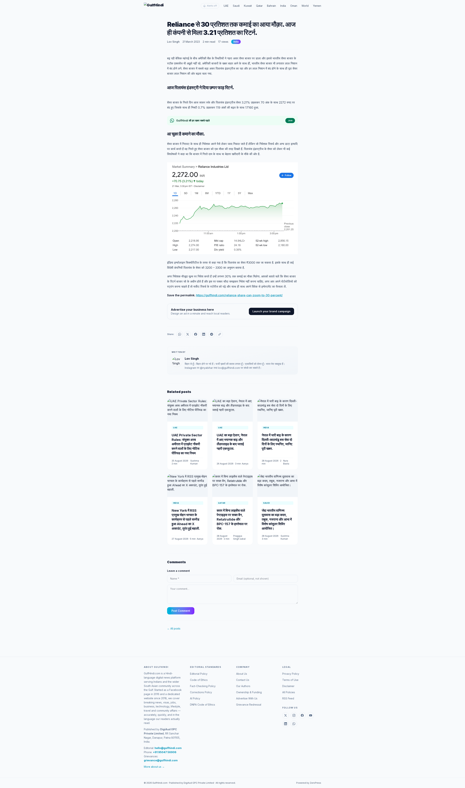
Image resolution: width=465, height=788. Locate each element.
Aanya (245, 463)
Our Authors (243, 686)
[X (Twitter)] (285, 715)
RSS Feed (288, 698)
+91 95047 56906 (164, 752)
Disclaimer (288, 686)
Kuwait (248, 5)
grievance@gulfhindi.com (161, 760)
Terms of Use (290, 679)
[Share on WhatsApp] (179, 334)
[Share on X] (187, 334)
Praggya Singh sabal (239, 537)
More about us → (154, 766)
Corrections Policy (201, 692)
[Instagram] (294, 715)
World (305, 5)
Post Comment (180, 610)
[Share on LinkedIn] (203, 334)
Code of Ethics (199, 679)
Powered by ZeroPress (308, 782)
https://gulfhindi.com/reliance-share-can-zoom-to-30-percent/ (239, 295)
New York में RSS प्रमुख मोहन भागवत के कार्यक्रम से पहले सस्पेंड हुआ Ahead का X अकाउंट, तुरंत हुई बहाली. (186, 519)
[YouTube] (310, 715)
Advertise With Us (246, 698)
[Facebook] (302, 715)
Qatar (259, 5)
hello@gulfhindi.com (168, 748)
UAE (226, 5)
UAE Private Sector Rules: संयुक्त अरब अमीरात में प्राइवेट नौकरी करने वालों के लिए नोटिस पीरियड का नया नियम (187, 444)
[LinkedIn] (285, 723)
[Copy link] (219, 334)
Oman (293, 5)
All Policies (288, 692)
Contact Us (242, 679)
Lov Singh (173, 41)
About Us (241, 673)
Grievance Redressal (248, 704)
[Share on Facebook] (195, 334)
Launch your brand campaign (271, 311)
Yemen (317, 5)
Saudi (236, 5)
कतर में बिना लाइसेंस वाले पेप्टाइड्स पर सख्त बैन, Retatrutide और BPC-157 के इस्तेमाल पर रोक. (232, 519)
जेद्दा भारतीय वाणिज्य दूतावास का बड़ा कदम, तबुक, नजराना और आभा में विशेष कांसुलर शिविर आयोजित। (277, 519)
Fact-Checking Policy (203, 686)
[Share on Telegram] (211, 334)
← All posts (173, 628)
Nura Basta (286, 462)
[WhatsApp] (294, 723)
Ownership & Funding (249, 692)
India (283, 5)
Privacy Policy (290, 673)
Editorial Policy (198, 673)
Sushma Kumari (194, 462)
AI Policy (195, 698)
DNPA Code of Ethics (202, 704)
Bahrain (271, 5)
